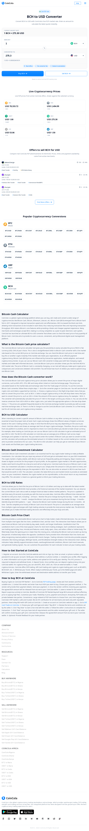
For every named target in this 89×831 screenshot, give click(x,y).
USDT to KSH (7, 779)
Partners (5, 666)
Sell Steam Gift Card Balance (13, 736)
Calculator (6, 669)
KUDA (30, 195)
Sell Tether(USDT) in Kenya (12, 726)
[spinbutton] (36, 43)
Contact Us (6, 663)
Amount (7, 40)
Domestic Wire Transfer (8, 182)
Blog (3, 673)
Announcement (8, 633)
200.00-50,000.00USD (11, 192)
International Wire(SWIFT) (36, 182)
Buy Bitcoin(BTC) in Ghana (12, 686)
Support (5, 656)
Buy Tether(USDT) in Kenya (12, 699)
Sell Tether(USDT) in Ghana (13, 722)
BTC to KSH (6, 776)
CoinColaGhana (8, 756)
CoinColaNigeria (8, 752)
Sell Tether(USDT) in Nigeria (13, 719)
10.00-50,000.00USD (10, 167)
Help (77, 3)
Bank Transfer (6, 170)
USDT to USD (7, 786)
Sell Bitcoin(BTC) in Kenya (12, 716)
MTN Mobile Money (26, 170)
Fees (4, 659)
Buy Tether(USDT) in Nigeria (13, 692)
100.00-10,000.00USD (11, 180)
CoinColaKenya (8, 759)
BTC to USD (6, 783)
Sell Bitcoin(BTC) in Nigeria (12, 709)
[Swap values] (44, 48)
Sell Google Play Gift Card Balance (15, 739)
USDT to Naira (7, 766)
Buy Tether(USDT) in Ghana (13, 696)
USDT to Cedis (7, 773)
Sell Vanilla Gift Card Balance (13, 743)
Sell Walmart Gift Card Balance (14, 729)
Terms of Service (9, 636)
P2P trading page (49, 582)
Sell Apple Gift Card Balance (13, 733)
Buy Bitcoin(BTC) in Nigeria (12, 682)
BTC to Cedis (7, 769)
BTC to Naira (7, 762)
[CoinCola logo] (7, 3)
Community (6, 643)
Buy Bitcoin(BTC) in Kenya (12, 689)
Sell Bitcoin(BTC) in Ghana (12, 712)
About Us (5, 629)
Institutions (6, 646)
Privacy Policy (7, 639)
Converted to (9, 52)
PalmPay (15, 170)
